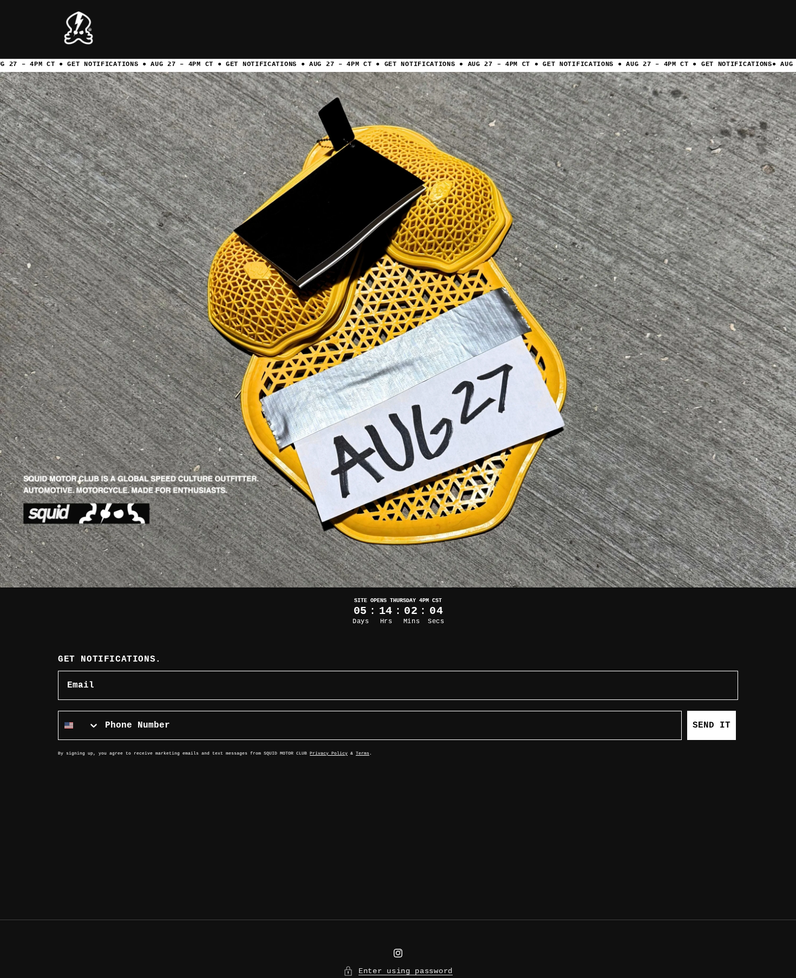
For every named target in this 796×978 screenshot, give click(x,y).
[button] (398, 65)
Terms (362, 753)
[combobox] (79, 725)
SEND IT (711, 725)
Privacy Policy (329, 753)
